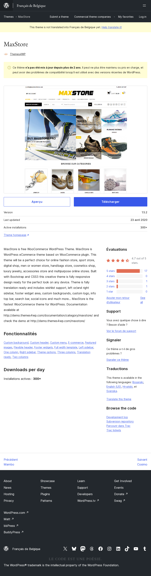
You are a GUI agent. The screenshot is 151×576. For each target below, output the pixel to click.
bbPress (11, 526)
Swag (119, 501)
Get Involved (123, 481)
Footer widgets (43, 347)
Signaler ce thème (117, 359)
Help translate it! (112, 27)
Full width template (65, 347)
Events (119, 487)
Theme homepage (15, 235)
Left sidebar (86, 347)
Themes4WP (18, 54)
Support (82, 487)
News (7, 487)
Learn (81, 481)
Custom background (16, 342)
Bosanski (137, 382)
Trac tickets (113, 430)
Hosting (9, 494)
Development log (117, 417)
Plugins (45, 494)
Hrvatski (128, 386)
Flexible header (23, 347)
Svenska (111, 391)
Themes (9, 16)
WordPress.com (16, 512)
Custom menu (58, 342)
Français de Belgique (26, 549)
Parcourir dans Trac (118, 425)
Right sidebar (28, 352)
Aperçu (36, 202)
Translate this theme (118, 399)
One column (11, 352)
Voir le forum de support (121, 330)
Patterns (46, 501)
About (8, 481)
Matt (9, 519)
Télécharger (110, 202)
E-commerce (76, 342)
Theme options (46, 352)
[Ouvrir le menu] (145, 5)
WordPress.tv (88, 501)
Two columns (20, 356)
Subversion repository (120, 421)
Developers (85, 494)
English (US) (113, 386)
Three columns (66, 352)
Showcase (48, 481)
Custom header (39, 342)
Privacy (9, 501)
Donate (121, 494)
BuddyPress (14, 532)
